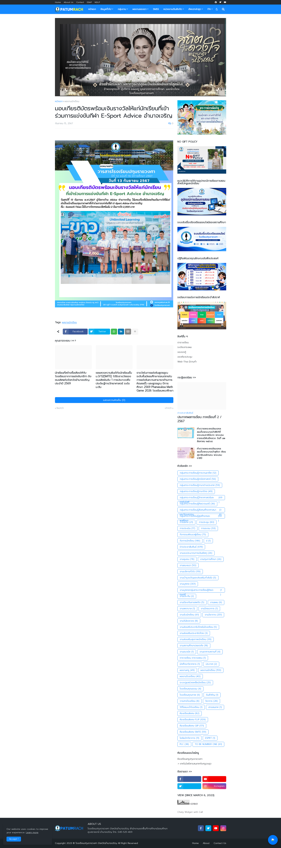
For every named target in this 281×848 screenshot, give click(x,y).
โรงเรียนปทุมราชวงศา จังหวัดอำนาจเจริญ (96, 843)
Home (58, 2)
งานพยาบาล (187, 608)
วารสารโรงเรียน (189, 701)
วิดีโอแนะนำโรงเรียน (191, 707)
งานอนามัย (187, 651)
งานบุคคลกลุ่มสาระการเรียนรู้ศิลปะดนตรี (201, 590)
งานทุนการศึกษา (210, 559)
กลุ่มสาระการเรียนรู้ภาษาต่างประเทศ (200, 485)
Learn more (32, 832)
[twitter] (220, 2)
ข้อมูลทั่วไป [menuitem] (105, 9)
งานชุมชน (187, 559)
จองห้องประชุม (184, 357)
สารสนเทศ (215, 707)
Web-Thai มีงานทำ (187, 361)
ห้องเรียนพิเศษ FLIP (193, 719)
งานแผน (216, 602)
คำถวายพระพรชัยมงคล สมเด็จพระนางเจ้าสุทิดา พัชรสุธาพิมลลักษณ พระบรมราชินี (211, 453)
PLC (184, 744)
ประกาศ (211, 664)
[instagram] (223, 828)
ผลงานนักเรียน (72, 101)
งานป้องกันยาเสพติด (192, 602)
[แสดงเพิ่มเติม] (135, 331)
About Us (68, 2)
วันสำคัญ (212, 695)
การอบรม (208, 528)
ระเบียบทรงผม (184, 347)
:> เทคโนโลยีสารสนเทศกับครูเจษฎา (194, 763)
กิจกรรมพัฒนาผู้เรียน (193, 534)
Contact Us (220, 843)
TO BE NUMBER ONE (208, 744)
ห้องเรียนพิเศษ (189, 713)
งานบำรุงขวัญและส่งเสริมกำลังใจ (198, 577)
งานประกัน (187, 596)
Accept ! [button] (13, 839)
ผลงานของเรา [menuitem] (140, 9)
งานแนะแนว (188, 565)
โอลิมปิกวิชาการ (189, 738)
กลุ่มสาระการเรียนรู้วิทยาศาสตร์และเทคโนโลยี (201, 498)
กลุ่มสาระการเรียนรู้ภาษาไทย (196, 491)
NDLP (97, 2)
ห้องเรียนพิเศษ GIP (192, 725)
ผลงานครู (187, 670)
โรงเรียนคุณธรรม (190, 688)
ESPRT (210, 738)
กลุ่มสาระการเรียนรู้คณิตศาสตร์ (198, 479)
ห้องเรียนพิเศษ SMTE (193, 732)
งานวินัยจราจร (189, 621)
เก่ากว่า (168, 408)
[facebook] (216, 2)
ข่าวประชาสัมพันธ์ (191, 547)
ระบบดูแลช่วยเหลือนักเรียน (195, 682)
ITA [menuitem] (209, 9)
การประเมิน (187, 528)
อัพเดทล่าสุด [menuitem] (194, 9)
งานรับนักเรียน (189, 614)
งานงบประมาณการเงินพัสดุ (196, 553)
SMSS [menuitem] (156, 9)
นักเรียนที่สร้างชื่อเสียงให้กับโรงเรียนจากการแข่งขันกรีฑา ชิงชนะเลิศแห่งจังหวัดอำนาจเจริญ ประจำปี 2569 (73, 378)
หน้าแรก (59, 101)
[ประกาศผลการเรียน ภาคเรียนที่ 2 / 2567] (201, 396)
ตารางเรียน (183, 342)
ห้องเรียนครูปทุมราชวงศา (189, 759)
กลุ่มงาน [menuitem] (122, 9)
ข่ (208, 540)
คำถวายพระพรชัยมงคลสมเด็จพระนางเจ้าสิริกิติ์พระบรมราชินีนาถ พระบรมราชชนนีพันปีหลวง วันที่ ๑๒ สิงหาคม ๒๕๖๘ (211, 435)
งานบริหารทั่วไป (190, 571)
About (206, 843)
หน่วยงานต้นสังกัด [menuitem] (172, 9)
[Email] (128, 331)
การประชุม (206, 522)
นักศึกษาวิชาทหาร (190, 664)
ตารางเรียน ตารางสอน (193, 658)
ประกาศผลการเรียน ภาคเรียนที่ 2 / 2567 (199, 419)
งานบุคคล (188, 584)
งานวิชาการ (213, 614)
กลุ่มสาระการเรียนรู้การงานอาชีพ (198, 473)
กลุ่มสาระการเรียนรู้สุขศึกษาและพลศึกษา (201, 516)
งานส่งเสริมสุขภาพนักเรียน (195, 639)
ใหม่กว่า (60, 408)
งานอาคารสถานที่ (210, 651)
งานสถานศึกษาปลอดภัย (194, 645)
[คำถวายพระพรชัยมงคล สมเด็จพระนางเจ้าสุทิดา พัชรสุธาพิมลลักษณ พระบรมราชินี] (185, 452)
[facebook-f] (189, 779)
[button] (216, 9)
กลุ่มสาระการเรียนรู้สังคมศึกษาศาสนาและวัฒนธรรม (200, 510)
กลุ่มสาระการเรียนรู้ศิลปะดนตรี (197, 503)
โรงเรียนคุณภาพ (190, 695)
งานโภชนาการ (209, 608)
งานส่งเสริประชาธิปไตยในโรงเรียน (198, 627)
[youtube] (225, 2)
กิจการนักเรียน (190, 540)
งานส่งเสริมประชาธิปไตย (194, 633)
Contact (80, 2)
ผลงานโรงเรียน (190, 676)
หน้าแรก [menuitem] (92, 9)
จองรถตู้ (181, 352)
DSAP (89, 2)
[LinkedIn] (121, 331)
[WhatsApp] (114, 331)
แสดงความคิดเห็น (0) (114, 400)
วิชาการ (211, 701)
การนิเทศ (186, 522)
